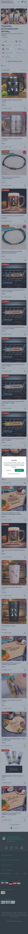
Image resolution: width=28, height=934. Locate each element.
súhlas (11, 464)
